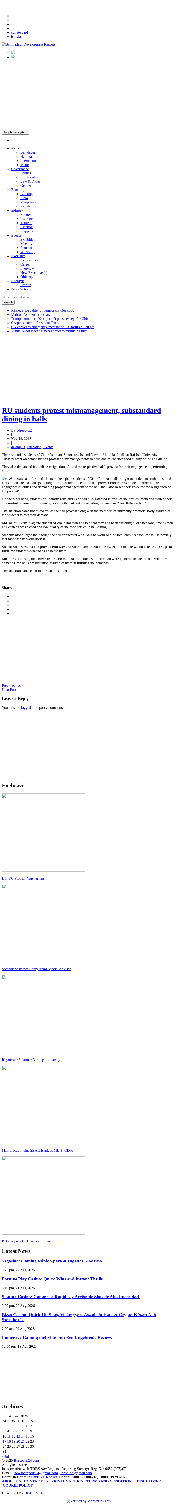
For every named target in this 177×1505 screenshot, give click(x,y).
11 (9, 1436)
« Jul (5, 1456)
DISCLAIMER (149, 1481)
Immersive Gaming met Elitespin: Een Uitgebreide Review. (57, 1337)
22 (27, 1441)
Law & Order (30, 181)
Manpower (28, 202)
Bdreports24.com (26, 1460)
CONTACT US (36, 1481)
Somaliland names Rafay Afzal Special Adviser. (36, 969)
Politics (25, 173)
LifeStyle (17, 281)
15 (27, 1436)
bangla (16, 36)
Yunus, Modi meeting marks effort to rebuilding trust (49, 331)
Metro (24, 165)
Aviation (26, 227)
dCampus (18, 447)
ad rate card (19, 32)
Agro (24, 198)
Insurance (27, 219)
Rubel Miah (34, 1493)
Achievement (30, 260)
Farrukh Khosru (44, 1477)
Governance (20, 169)
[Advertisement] (88, 95)
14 (23, 1436)
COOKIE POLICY (18, 1485)
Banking (26, 194)
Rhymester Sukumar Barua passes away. (31, 1060)
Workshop (27, 252)
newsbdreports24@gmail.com (36, 1473)
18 (9, 1441)
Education (34, 447)
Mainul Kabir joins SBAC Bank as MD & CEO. (37, 1150)
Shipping (26, 231)
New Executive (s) (33, 273)
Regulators (28, 206)
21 (23, 1441)
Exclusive (18, 256)
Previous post (11, 685)
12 (13, 1436)
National (26, 156)
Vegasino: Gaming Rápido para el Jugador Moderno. (52, 1261)
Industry (17, 210)
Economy (18, 190)
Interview (27, 268)
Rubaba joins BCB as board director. (28, 1241)
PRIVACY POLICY (67, 1481)
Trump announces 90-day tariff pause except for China (50, 319)
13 (18, 1436)
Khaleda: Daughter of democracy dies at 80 (42, 310)
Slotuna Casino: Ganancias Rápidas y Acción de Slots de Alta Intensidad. (71, 1296)
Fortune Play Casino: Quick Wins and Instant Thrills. (53, 1279)
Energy (25, 214)
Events (16, 235)
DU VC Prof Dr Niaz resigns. (23, 878)
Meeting (26, 243)
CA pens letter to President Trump (35, 323)
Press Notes (19, 289)
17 (4, 1441)
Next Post (9, 690)
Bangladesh (28, 152)
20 (18, 1441)
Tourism (26, 223)
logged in (28, 708)
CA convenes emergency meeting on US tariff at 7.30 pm (52, 327)
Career (25, 264)
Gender (25, 185)
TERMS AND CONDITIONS (110, 1481)
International (29, 161)
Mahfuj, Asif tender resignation (33, 314)
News (15, 148)
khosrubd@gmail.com (76, 1473)
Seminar (26, 248)
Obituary (26, 277)
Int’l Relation (29, 177)
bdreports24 (25, 430)
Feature (25, 285)
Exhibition (27, 239)
